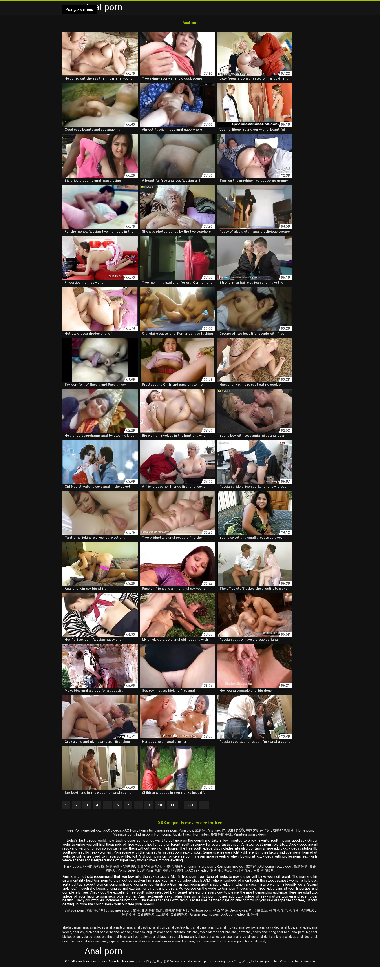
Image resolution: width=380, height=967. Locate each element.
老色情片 (292, 910)
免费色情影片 (173, 866)
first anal (188, 941)
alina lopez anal (101, 927)
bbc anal (231, 932)
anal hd (213, 927)
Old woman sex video (275, 866)
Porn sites (201, 834)
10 (160, 805)
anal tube (287, 927)
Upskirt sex (182, 834)
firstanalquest (255, 941)
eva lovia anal (171, 941)
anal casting (143, 927)
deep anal (296, 936)
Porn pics (186, 830)
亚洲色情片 (242, 870)
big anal (311, 932)
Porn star (146, 830)
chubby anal (206, 936)
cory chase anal (227, 936)
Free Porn (74, 830)
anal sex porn (248, 927)
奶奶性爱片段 (97, 910)
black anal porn (130, 936)
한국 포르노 (258, 910)
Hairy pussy (72, 866)
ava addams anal (212, 932)
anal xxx (78, 932)
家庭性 (200, 830)
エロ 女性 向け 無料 (156, 961)
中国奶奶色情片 (258, 830)
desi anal (310, 936)
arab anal (92, 932)
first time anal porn (230, 941)
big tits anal (110, 936)
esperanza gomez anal (125, 941)
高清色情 (301, 866)
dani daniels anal (276, 936)
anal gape (200, 927)
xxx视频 (162, 914)
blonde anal (151, 936)
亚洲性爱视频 (93, 866)
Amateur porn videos (250, 834)
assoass (139, 932)
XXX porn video (233, 914)
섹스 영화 (220, 910)
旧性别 (252, 914)
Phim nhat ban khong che (298, 961)
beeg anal (276, 932)
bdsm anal (260, 932)
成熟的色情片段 (177, 910)
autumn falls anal (186, 932)
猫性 (136, 910)
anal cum (159, 927)
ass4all (126, 932)
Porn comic (163, 834)
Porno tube (126, 870)
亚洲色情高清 (152, 910)
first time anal (206, 941)
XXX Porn (129, 830)
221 (190, 805)
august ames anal (159, 932)
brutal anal (188, 936)
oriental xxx (92, 830)
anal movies (228, 927)
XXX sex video (197, 870)
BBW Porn (145, 870)
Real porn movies (230, 866)
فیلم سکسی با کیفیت (241, 961)
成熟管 (251, 866)
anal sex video (269, 927)
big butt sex (92, 936)
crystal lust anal (251, 936)
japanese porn (120, 910)
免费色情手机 (221, 834)
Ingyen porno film (267, 961)
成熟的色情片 (284, 830)
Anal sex (214, 830)
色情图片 (129, 914)
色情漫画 (113, 866)
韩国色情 (276, 910)
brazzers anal (170, 936)
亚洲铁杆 (178, 870)
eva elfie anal (151, 941)
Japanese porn (165, 830)
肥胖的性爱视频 (149, 866)
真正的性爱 (146, 914)
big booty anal (72, 936)
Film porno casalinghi (212, 961)
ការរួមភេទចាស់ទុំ (233, 830)
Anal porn (190, 23)
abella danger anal (75, 927)
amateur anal (122, 927)
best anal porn (294, 932)
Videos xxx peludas (183, 961)
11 (172, 805)
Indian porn (144, 834)
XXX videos (112, 830)
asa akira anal (110, 932)
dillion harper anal (74, 941)
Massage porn (123, 834)
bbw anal (245, 932)
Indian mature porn (200, 866)
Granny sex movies (205, 914)
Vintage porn (74, 910)
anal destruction (179, 927)
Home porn (304, 830)
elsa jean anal (97, 941)
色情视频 (307, 910)
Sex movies (238, 910)
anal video (303, 927)
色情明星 (128, 866)
